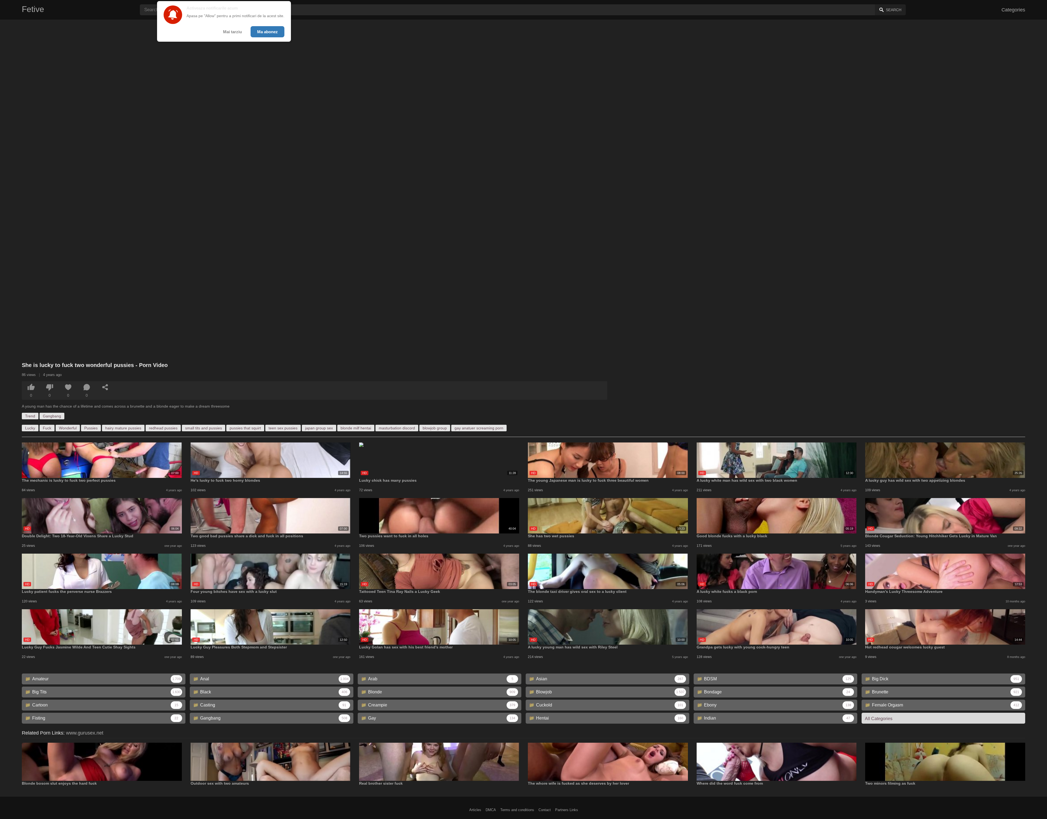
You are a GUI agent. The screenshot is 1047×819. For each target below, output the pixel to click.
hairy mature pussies (123, 428)
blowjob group (435, 428)
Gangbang (52, 416)
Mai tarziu (232, 31)
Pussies (91, 428)
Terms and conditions (517, 810)
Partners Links (566, 810)
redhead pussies (163, 428)
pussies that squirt (245, 428)
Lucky (30, 428)
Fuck (47, 428)
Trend (30, 416)
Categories (1013, 10)
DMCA (491, 810)
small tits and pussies (203, 428)
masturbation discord (397, 428)
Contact (544, 810)
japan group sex (319, 428)
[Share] (105, 387)
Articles (475, 810)
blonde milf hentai (356, 428)
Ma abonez (267, 31)
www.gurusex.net (84, 733)
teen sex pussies (283, 428)
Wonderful (68, 428)
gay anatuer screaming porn (479, 428)
